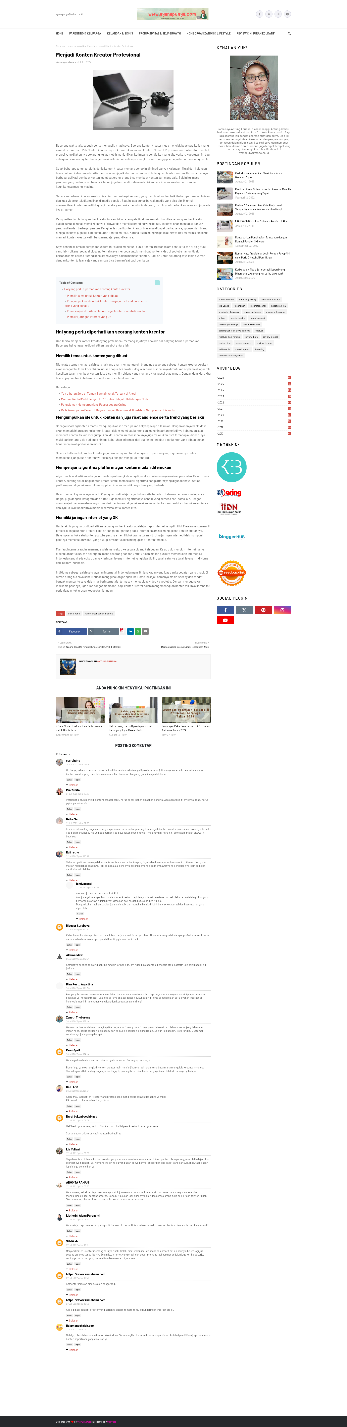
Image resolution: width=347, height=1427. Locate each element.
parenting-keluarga (228, 324)
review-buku (251, 336)
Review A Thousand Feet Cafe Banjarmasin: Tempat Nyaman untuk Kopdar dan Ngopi (259, 207)
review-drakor (270, 336)
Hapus (77, 779)
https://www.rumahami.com (85, 1274)
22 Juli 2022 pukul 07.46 (77, 856)
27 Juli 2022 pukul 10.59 (77, 1303)
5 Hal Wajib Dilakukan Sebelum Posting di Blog (261, 221)
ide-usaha (224, 305)
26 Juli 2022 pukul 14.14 (77, 1054)
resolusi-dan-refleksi (229, 336)
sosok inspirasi (242, 349)
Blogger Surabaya (78, 925)
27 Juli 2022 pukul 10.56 (77, 1278)
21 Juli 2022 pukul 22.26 (77, 794)
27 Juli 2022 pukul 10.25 (87, 887)
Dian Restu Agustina (79, 984)
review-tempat (264, 343)
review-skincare (244, 343)
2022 (254, 402)
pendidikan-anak (251, 324)
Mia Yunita (73, 790)
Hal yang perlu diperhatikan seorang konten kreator (97, 289)
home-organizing (247, 299)
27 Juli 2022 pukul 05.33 (77, 1153)
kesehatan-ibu (278, 305)
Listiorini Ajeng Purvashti (83, 1215)
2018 (254, 427)
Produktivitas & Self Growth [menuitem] (160, 33)
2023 (254, 396)
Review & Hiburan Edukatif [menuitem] (256, 33)
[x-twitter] (268, 14)
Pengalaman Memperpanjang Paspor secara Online (93, 404)
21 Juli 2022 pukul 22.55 (77, 823)
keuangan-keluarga (275, 311)
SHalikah (72, 1241)
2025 (254, 383)
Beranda (60, 46)
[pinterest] (287, 14)
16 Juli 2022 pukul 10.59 (77, 764)
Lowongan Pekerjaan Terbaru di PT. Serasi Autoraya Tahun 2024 (186, 728)
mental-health (238, 318)
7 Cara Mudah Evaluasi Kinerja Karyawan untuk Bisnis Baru (79, 728)
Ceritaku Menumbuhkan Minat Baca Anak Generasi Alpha (258, 175)
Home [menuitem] (59, 33)
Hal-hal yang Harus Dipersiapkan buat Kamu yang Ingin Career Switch (130, 728)
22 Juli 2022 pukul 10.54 (77, 929)
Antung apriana (65, 62)
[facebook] (259, 14)
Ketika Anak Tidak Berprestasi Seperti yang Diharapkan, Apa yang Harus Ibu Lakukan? (260, 271)
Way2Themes (84, 1421)
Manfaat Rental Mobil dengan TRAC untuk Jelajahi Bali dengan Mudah (105, 399)
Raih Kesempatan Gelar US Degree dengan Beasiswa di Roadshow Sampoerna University (118, 410)
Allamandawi (75, 955)
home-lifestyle (226, 299)
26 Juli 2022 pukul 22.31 (77, 1091)
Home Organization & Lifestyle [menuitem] (209, 33)
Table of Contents (71, 282)
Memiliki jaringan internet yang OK (89, 316)
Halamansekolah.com (80, 1325)
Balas (69, 779)
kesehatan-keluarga (229, 311)
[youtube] (225, 620)
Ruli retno (72, 852)
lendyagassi (84, 883)
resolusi (259, 330)
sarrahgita (73, 760)
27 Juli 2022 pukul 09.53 (77, 1219)
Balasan (74, 784)
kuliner (222, 318)
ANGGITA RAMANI (78, 1182)
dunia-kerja (74, 613)
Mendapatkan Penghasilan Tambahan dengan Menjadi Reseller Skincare (261, 239)
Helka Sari (73, 819)
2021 (254, 408)
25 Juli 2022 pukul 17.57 (77, 959)
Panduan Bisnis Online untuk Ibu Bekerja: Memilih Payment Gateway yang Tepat (263, 191)
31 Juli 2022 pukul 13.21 (77, 1329)
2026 (254, 377)
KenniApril (73, 1050)
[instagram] (278, 14)
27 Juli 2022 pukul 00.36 (77, 1120)
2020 (254, 415)
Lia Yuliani (73, 1149)
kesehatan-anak (258, 305)
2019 (254, 421)
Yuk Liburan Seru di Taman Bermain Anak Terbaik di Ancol (98, 393)
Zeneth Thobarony (78, 1017)
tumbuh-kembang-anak (231, 355)
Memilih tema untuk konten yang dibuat (92, 295)
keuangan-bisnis (252, 311)
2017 (254, 433)
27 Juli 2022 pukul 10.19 (77, 1245)
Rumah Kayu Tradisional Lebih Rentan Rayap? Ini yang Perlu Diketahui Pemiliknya (262, 255)
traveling (259, 349)
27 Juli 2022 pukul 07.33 (77, 1186)
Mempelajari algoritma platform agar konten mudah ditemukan (107, 311)
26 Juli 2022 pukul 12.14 (77, 1021)
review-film (225, 343)
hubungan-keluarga (270, 299)
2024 (254, 390)
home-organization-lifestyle (81, 46)
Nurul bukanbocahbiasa (81, 1116)
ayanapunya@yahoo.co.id (69, 14)
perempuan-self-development (234, 330)
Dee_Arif (72, 1087)
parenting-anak (257, 318)
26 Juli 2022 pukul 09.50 (78, 988)
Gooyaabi (112, 1421)
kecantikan (239, 305)
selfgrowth (224, 349)
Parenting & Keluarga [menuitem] (85, 33)
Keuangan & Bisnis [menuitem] (120, 33)
